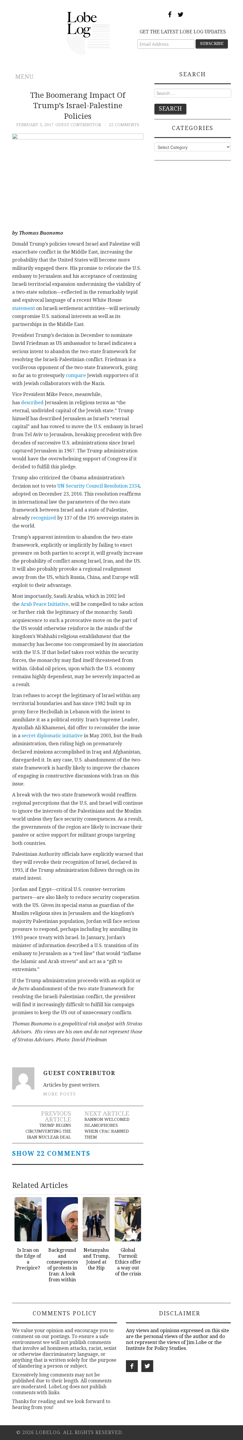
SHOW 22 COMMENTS (51, 1153)
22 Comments (124, 124)
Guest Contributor (78, 124)
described (32, 402)
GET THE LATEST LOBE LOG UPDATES (183, 32)
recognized (43, 518)
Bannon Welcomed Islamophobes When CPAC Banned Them (107, 1128)
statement (23, 308)
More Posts (59, 1094)
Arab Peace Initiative (44, 604)
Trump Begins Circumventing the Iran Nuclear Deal (48, 1131)
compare (76, 375)
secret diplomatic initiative (52, 735)
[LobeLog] (88, 32)
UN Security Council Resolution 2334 (98, 486)
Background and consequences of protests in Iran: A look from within (62, 1264)
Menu (24, 76)
